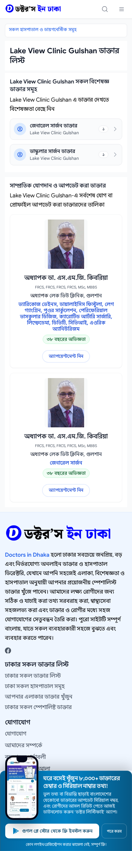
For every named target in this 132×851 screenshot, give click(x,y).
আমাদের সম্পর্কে (23, 745)
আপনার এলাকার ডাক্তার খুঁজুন (38, 696)
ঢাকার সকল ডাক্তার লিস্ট (33, 675)
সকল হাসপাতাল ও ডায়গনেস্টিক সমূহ (42, 29)
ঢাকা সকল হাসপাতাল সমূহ (35, 686)
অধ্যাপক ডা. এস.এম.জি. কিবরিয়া (66, 278)
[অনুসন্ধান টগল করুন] (105, 9)
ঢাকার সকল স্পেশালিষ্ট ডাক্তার (38, 707)
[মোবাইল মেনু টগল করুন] (121, 9)
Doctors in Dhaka (27, 554)
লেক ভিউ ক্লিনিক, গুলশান (75, 296)
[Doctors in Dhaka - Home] (33, 8)
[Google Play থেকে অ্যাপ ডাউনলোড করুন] (21, 788)
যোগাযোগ (15, 733)
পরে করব (114, 831)
